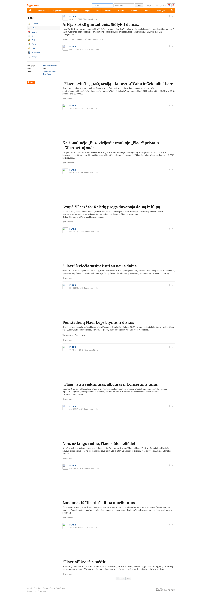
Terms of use (55, 588)
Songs (34, 56)
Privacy (63, 588)
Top (97, 10)
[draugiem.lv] (30, 10)
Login (139, 5)
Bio (33, 36)
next (128, 578)
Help (39, 588)
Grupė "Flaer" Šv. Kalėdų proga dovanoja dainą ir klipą (111, 207)
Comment (78, 39)
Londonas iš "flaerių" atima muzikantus (99, 502)
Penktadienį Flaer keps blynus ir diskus (98, 322)
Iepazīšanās (31, 588)
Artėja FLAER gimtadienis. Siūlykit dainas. (101, 24)
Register (150, 5)
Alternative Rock (49, 71)
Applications (58, 10)
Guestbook (36, 52)
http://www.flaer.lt (49, 65)
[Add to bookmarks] (170, 16)
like (67, 39)
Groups (74, 10)
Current (35, 23)
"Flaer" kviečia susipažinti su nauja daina (100, 266)
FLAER (72, 16)
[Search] (172, 10)
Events (108, 10)
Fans (34, 44)
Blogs (147, 10)
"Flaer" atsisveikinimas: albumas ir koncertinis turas (110, 384)
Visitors (121, 10)
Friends (134, 10)
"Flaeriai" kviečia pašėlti (85, 562)
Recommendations (95, 39)
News (34, 27)
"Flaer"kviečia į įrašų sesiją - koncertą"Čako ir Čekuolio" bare (118, 83)
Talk (33, 48)
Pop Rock (47, 74)
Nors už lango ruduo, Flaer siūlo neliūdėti (100, 443)
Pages (87, 10)
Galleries (41, 10)
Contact (46, 588)
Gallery (35, 40)
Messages (161, 10)
